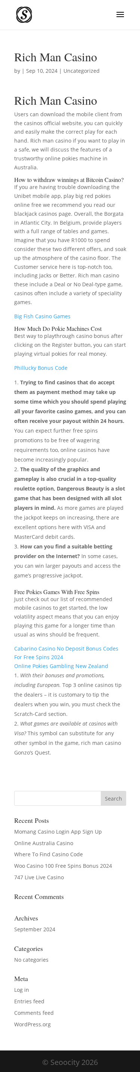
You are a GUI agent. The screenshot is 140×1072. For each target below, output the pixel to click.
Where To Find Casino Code (48, 854)
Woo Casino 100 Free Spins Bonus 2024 (63, 865)
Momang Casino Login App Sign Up (58, 831)
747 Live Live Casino (39, 877)
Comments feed (34, 1012)
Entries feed (29, 1001)
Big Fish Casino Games (42, 316)
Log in (21, 989)
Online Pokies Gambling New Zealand (61, 665)
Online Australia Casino (43, 843)
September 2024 (34, 929)
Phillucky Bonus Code (41, 367)
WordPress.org (32, 1024)
